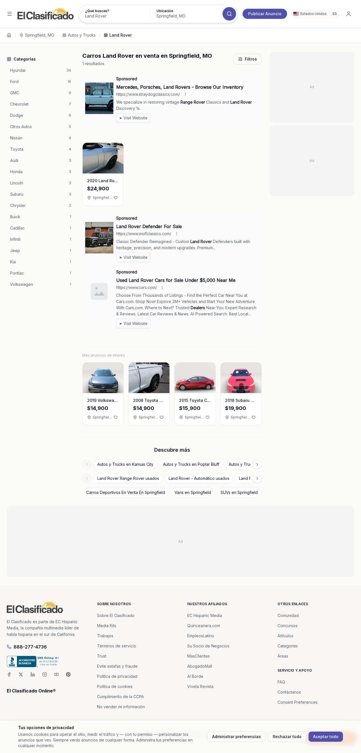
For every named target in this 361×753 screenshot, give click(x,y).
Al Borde (195, 676)
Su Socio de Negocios (208, 645)
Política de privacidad (117, 676)
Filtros (251, 59)
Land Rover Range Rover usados (128, 478)
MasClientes (198, 656)
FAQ (281, 682)
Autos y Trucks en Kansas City (125, 464)
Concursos (288, 625)
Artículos (285, 635)
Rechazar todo (287, 736)
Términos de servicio (116, 645)
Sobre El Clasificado (116, 615)
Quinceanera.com (203, 625)
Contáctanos (289, 692)
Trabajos (105, 635)
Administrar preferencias (236, 736)
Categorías (288, 645)
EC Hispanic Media (204, 615)
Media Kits (106, 625)
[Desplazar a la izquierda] (86, 464)
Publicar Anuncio (264, 13)
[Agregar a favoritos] (115, 197)
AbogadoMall (199, 666)
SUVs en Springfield (239, 492)
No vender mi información (121, 706)
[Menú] (9, 13)
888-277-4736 (30, 647)
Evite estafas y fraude (117, 666)
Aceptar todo (325, 736)
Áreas (283, 656)
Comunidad (288, 615)
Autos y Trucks (82, 35)
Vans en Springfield (193, 492)
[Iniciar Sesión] (348, 13)
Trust (101, 656)
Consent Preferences (298, 702)
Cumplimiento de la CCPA (120, 696)
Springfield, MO (39, 35)
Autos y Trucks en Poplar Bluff (191, 464)
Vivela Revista (200, 686)
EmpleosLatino (200, 635)
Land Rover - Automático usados (199, 478)
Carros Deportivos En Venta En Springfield (125, 492)
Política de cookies (115, 686)
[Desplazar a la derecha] (257, 464)
